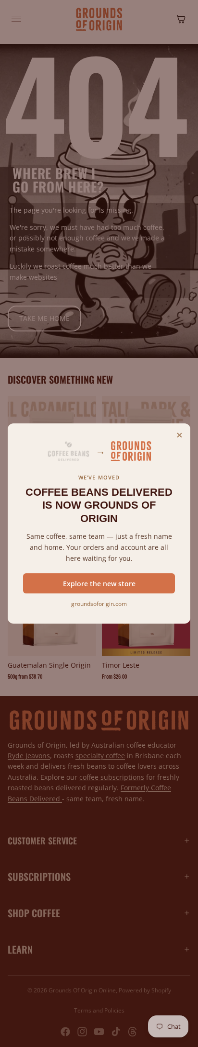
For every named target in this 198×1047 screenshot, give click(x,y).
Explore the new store (99, 583)
